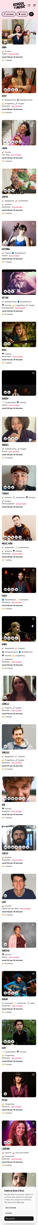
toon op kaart (14, 54)
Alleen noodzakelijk (11, 1208)
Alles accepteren (10, 1219)
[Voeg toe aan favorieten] (33, 22)
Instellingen (9, 1213)
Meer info (20, 1202)
